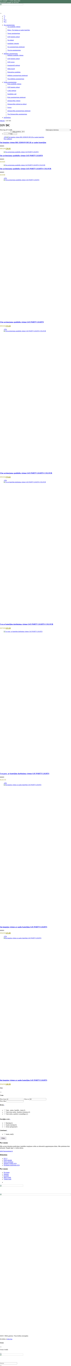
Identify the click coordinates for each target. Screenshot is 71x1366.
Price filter (3, 1101)
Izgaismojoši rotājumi (13, 65)
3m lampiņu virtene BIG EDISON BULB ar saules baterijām (23, 142)
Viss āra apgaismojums (14, 50)
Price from (3, 1099)
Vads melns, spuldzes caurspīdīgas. (17, 1114)
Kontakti (6, 1176)
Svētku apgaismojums (10, 82)
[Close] (0, 1353)
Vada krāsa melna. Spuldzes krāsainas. (18, 1112)
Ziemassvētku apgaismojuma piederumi (18, 111)
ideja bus (9, 1339)
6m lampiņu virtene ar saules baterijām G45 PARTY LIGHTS (23, 1080)
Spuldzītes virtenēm (13, 43)
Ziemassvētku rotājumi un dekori (17, 104)
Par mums (7, 1172)
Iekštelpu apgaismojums (11, 53)
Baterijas (9, 1123)
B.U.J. (5, 1158)
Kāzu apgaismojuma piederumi (16, 97)
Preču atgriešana (8, 1162)
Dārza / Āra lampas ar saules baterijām (18, 30)
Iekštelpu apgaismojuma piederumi (17, 75)
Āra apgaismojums (9, 25)
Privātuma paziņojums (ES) (12, 1165)
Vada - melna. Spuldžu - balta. (15, 1110)
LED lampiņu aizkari (13, 37)
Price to (26, 1099)
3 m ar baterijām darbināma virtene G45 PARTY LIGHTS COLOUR (26, 624)
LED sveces (11, 62)
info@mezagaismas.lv (6, 1151)
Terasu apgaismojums (13, 33)
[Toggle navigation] (0, 13)
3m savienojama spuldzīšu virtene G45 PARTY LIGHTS (21, 156)
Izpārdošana (7, 117)
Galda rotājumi (11, 90)
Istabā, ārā (9, 1134)
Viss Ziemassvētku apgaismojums (17, 114)
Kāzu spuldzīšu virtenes (14, 84)
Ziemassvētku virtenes (13, 101)
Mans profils (7, 1177)
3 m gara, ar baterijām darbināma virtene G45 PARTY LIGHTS (24, 774)
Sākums (2, 121)
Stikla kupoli (11, 69)
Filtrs (3, 1138)
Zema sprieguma (11, 1127)
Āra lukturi (10, 40)
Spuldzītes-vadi (11, 94)
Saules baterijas (11, 1125)
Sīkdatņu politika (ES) (10, 1163)
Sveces (9, 107)
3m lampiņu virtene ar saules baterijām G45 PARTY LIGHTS (23, 927)
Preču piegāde (8, 1160)
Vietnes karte (7, 1179)
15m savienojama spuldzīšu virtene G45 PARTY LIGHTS (22, 322)
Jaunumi (6, 1174)
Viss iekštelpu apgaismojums (15, 79)
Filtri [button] (11, 134)
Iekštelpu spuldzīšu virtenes (15, 55)
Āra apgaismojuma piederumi (16, 47)
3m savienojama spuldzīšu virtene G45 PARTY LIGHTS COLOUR (25, 169)
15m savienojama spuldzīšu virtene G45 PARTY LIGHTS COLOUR (26, 473)
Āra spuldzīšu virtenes (13, 26)
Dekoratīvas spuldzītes (14, 72)
